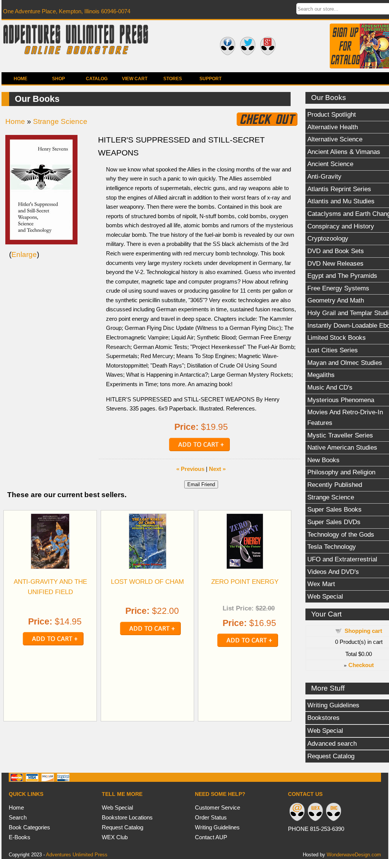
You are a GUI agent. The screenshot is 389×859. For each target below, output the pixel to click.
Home (20, 78)
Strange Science (60, 121)
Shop (58, 78)
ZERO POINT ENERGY (244, 581)
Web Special (117, 807)
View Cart (134, 78)
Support (210, 78)
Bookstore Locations (127, 817)
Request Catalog (122, 827)
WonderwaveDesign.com (354, 854)
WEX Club (115, 837)
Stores (172, 78)
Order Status (211, 817)
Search (18, 817)
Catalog (97, 78)
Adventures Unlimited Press (77, 854)
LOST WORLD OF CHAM (147, 581)
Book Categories (29, 827)
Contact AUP (211, 837)
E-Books (19, 837)
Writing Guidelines (217, 827)
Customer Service (217, 807)
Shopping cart (363, 631)
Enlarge (24, 254)
